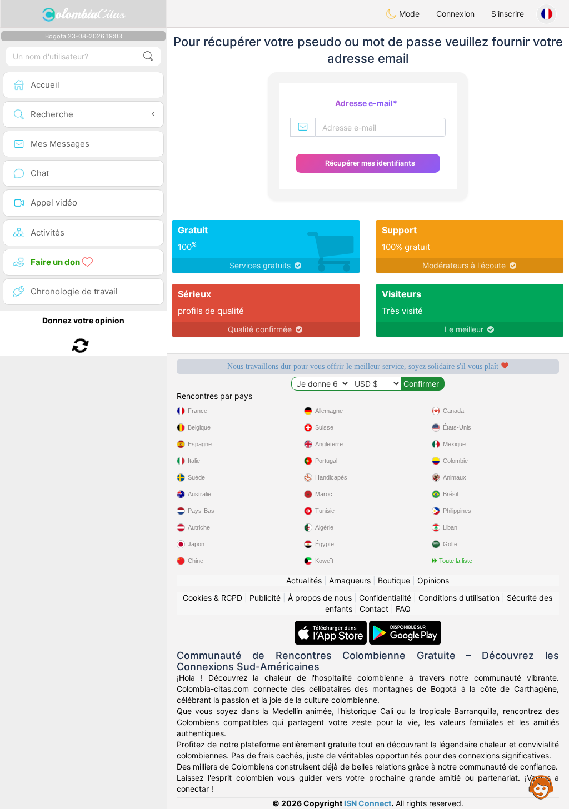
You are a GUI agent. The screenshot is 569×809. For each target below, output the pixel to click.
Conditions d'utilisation (459, 597)
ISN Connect (367, 803)
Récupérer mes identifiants (370, 163)
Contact (374, 608)
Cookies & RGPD (212, 597)
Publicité (265, 597)
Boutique (394, 580)
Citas (90, 14)
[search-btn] (148, 56)
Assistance (541, 787)
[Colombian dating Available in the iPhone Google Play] (405, 626)
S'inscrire (507, 13)
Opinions (433, 580)
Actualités (304, 580)
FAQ (403, 608)
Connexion (455, 13)
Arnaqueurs (350, 580)
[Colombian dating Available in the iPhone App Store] (332, 626)
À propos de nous (320, 597)
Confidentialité (385, 597)
